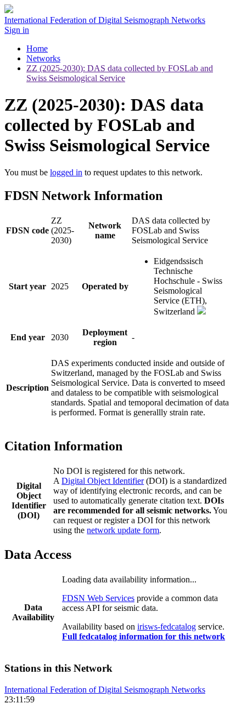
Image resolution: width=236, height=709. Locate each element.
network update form (123, 530)
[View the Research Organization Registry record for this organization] (201, 311)
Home (37, 48)
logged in (66, 172)
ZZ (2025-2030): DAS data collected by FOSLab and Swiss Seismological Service (119, 73)
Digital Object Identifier (102, 480)
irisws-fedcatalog (166, 626)
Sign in (16, 30)
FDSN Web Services (98, 598)
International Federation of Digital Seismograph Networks (104, 689)
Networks (43, 58)
